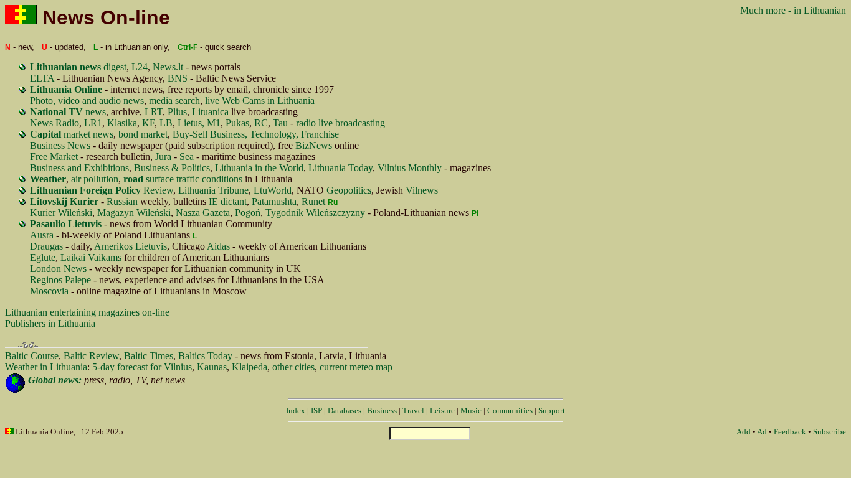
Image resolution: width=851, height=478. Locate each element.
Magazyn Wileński (134, 212)
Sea (186, 156)
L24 (139, 67)
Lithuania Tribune (213, 190)
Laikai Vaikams (90, 257)
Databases (344, 410)
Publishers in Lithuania (50, 323)
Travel (413, 410)
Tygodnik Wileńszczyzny (315, 212)
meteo (361, 367)
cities (305, 367)
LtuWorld (273, 190)
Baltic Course (32, 355)
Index (295, 410)
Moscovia (49, 291)
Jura (163, 156)
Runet (313, 201)
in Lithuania (291, 100)
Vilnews (422, 190)
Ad (762, 431)
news (68, 111)
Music (471, 410)
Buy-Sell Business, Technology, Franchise (256, 134)
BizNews (313, 145)
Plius (177, 111)
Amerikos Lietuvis (130, 246)
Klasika (122, 123)
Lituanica (210, 111)
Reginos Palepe (60, 279)
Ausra (42, 235)
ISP (316, 410)
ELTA (42, 78)
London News (58, 268)
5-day (103, 367)
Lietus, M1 (199, 123)
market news (71, 134)
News (41, 123)
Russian (122, 201)
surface (148, 179)
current (333, 367)
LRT (154, 111)
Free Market (54, 156)
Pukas (237, 123)
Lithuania (68, 367)
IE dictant (228, 201)
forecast (132, 367)
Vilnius (178, 367)
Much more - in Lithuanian (793, 10)
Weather (21, 367)
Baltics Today (205, 355)
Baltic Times (148, 355)
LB (166, 123)
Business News (60, 145)
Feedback (790, 431)
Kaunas (212, 367)
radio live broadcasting (340, 123)
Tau (280, 123)
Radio (67, 123)
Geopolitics (348, 190)
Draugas (46, 246)
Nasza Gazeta (203, 212)
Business (382, 410)
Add (743, 431)
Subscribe (829, 431)
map (384, 367)
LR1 (93, 123)
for (155, 367)
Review (101, 190)
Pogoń (247, 212)
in (43, 367)
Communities (510, 410)
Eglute (42, 257)
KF (148, 123)
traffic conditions (209, 179)
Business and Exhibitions (79, 167)
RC (261, 123)
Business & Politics (172, 167)
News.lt (168, 67)
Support (551, 410)
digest (78, 67)
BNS (178, 78)
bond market (143, 134)
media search (174, 100)
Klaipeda (249, 367)
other (282, 367)
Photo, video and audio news (87, 100)
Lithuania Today (340, 167)
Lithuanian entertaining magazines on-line (87, 312)
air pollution (94, 179)
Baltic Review (91, 355)
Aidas (218, 246)
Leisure (442, 410)
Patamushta (274, 201)
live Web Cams (235, 100)
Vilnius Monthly (410, 167)
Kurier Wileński (61, 212)
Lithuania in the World (259, 167)
